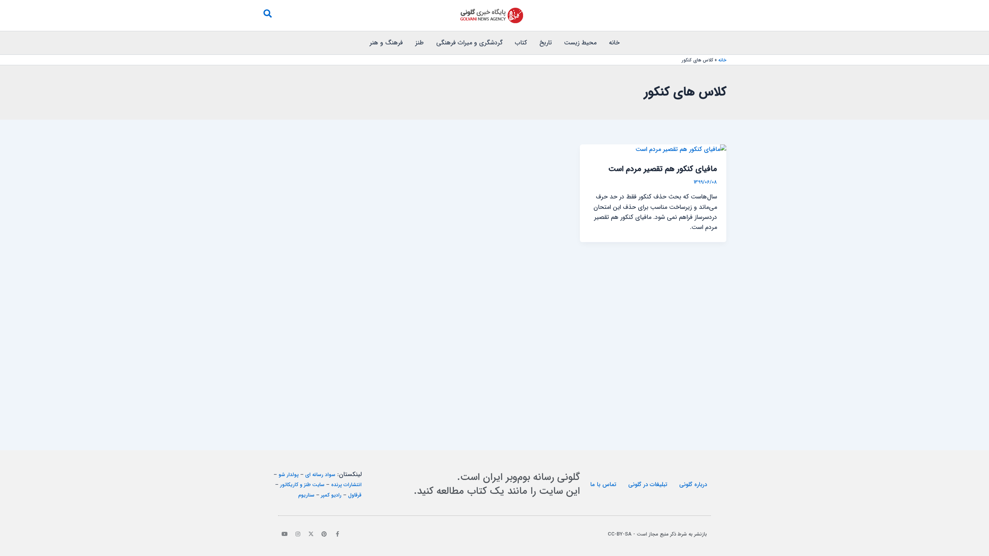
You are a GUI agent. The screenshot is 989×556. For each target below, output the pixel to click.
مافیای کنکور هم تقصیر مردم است (662, 169)
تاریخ (545, 42)
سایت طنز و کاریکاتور (302, 485)
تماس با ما (603, 484)
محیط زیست (580, 42)
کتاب (521, 42)
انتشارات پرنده (346, 485)
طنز (419, 42)
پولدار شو (289, 475)
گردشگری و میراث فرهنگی (469, 42)
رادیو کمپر (331, 495)
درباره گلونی (693, 484)
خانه (614, 42)
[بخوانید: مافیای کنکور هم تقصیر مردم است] (681, 149)
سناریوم (306, 495)
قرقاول (355, 495)
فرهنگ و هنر (386, 42)
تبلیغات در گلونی (647, 484)
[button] (267, 15)
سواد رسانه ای (320, 475)
